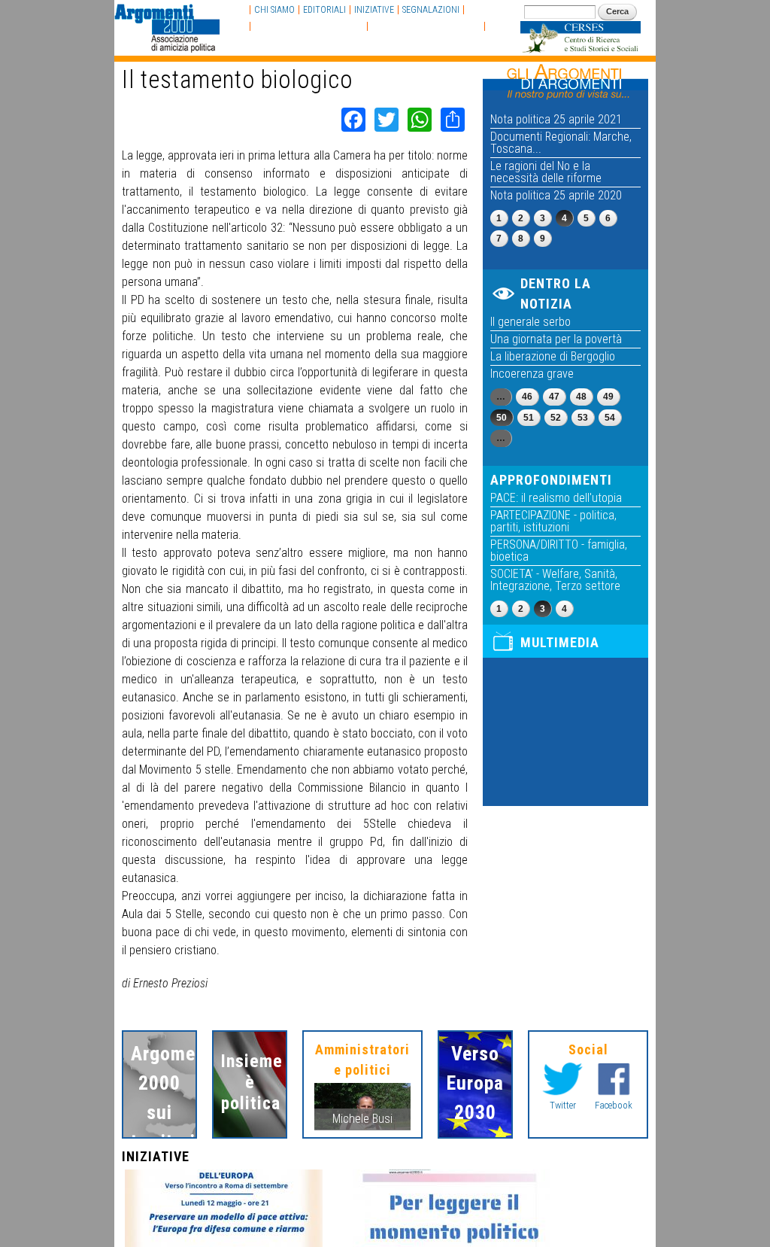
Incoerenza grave (532, 373)
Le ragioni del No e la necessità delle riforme (546, 172)
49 (608, 396)
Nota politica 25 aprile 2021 (556, 119)
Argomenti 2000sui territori (159, 1097)
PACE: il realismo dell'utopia (556, 498)
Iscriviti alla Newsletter (425, 26)
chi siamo (274, 9)
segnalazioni (430, 9)
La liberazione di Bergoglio (552, 356)
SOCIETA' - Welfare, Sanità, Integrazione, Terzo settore (555, 580)
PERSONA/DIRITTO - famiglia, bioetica (558, 550)
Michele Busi (362, 1119)
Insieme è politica (249, 1082)
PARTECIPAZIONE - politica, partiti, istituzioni (553, 521)
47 (554, 396)
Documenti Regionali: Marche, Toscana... (561, 142)
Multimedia (559, 642)
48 (581, 396)
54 (610, 417)
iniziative (374, 9)
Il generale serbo (530, 322)
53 (583, 417)
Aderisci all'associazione (308, 26)
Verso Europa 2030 (475, 1083)
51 (528, 417)
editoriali (324, 9)
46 (527, 396)
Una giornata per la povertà (556, 339)
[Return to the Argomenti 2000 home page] (167, 44)
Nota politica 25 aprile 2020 (556, 195)
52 (555, 417)
